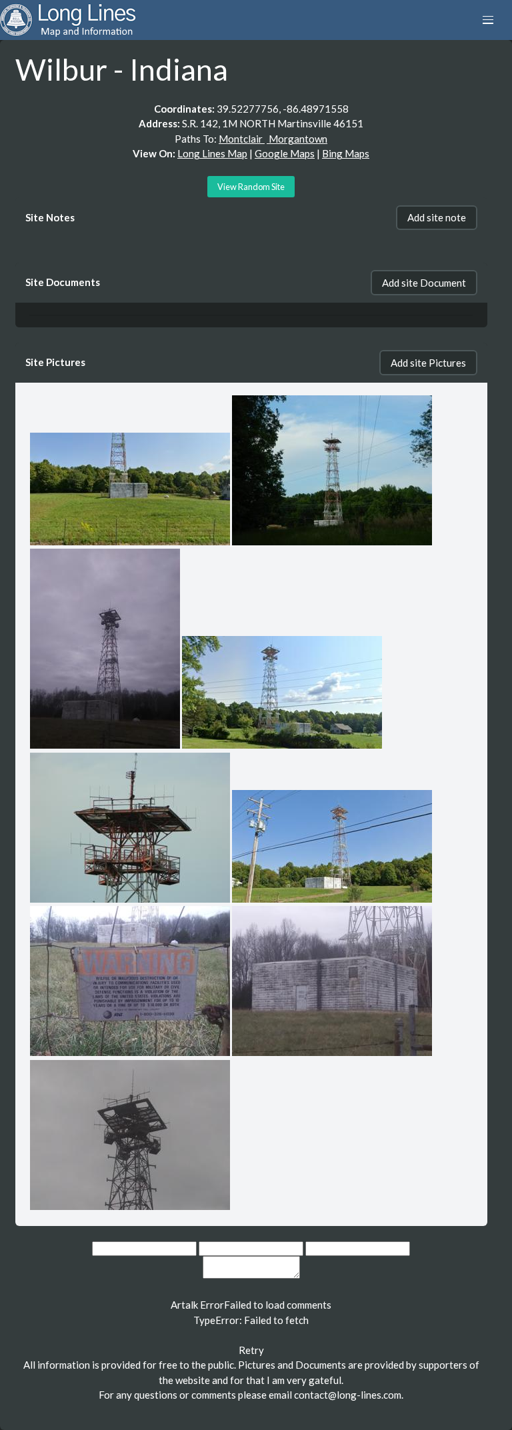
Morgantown (297, 139)
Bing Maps (345, 153)
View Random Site (251, 186)
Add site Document (424, 283)
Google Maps (285, 153)
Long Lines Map (212, 153)
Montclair (242, 139)
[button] (488, 20)
